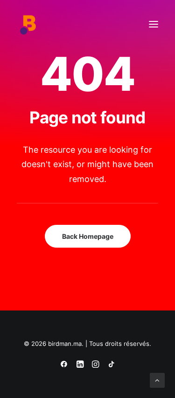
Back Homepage (87, 236)
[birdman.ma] (28, 24)
